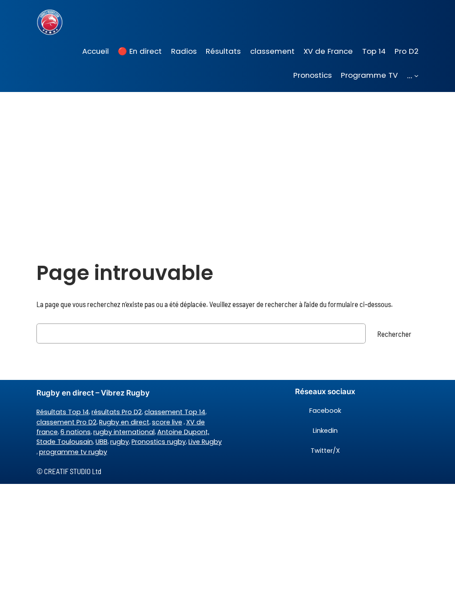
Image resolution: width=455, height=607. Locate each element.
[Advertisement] (227, 162)
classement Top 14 (174, 411)
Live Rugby (205, 441)
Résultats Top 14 (62, 411)
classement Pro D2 (66, 422)
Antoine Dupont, (183, 431)
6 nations (75, 431)
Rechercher (394, 333)
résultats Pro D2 (117, 411)
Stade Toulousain (64, 441)
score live (167, 422)
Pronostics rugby (159, 441)
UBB (102, 441)
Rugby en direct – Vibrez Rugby (93, 392)
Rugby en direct (124, 422)
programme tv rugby (73, 451)
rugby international (124, 431)
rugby (119, 441)
